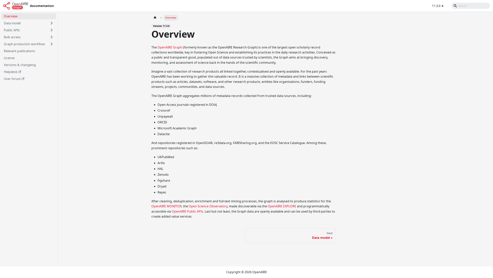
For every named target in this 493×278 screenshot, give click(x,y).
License (9, 58)
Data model (12, 23)
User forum (12, 79)
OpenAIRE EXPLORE (282, 206)
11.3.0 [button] (436, 6)
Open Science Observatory (208, 206)
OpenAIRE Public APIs (187, 211)
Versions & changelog (20, 65)
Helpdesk (11, 72)
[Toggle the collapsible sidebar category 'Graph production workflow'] (51, 44)
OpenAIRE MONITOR (166, 206)
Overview (11, 16)
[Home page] (155, 18)
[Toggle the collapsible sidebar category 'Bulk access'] (51, 37)
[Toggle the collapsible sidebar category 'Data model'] (51, 23)
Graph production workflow (24, 44)
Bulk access (12, 37)
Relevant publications (19, 51)
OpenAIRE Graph (170, 47)
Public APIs (12, 30)
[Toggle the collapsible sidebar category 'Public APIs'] (51, 30)
